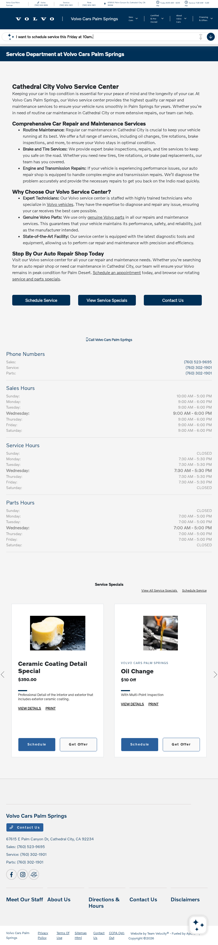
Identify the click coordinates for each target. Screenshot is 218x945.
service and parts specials (36, 278)
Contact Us (173, 300)
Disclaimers (185, 899)
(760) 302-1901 (199, 367)
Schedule (37, 744)
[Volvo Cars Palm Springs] (63, 18)
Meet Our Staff (24, 899)
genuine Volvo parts (105, 216)
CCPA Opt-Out (117, 935)
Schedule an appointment (117, 272)
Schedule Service (41, 300)
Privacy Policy (43, 935)
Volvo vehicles (60, 204)
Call (110, 339)
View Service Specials (107, 300)
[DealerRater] (33, 874)
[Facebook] (11, 874)
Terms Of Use (63, 935)
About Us (58, 899)
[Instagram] (22, 874)
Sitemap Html (81, 935)
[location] (105, 4)
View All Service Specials (159, 590)
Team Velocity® (158, 933)
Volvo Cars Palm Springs (18, 935)
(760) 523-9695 (198, 362)
